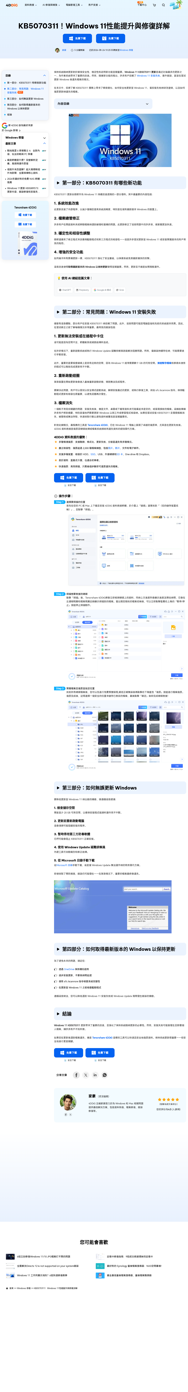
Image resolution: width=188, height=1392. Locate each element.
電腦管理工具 (73, 5)
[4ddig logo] (12, 5)
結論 (9, 114)
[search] (163, 5)
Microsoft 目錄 (64, 865)
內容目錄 (63, 103)
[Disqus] (94, 1174)
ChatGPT (66, 290)
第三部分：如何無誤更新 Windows (25, 98)
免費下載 (80, 38)
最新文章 (10, 143)
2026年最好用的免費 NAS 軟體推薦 (23, 180)
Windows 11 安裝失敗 (148, 75)
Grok (121, 290)
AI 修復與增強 (50, 5)
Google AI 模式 (104, 290)
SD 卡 (120, 454)
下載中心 (142, 3)
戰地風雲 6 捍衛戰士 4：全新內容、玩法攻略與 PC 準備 (23, 152)
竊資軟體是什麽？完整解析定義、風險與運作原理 (22, 162)
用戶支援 (93, 5)
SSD (93, 454)
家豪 (64, 50)
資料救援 (29, 5)
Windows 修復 (126, 50)
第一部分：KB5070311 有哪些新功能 (26, 82)
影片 (117, 448)
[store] (154, 5)
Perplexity (84, 290)
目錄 (8, 75)
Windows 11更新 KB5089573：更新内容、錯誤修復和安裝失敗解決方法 (23, 190)
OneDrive (69, 969)
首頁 (11, 1288)
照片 (110, 448)
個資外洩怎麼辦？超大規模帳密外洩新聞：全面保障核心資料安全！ (23, 171)
